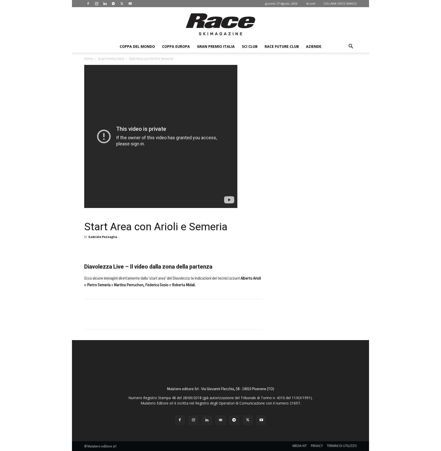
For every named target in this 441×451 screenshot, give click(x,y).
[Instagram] (96, 3)
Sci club (250, 46)
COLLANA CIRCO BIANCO (340, 3)
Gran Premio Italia (216, 46)
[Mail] (220, 420)
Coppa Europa (176, 46)
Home (88, 58)
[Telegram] (113, 3)
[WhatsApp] (165, 248)
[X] (122, 3)
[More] (177, 248)
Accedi (310, 3)
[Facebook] (88, 3)
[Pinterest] (154, 248)
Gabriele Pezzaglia (102, 237)
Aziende (313, 46)
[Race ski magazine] (220, 24)
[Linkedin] (105, 3)
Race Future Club (282, 46)
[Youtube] (130, 3)
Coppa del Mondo (137, 46)
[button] (351, 46)
